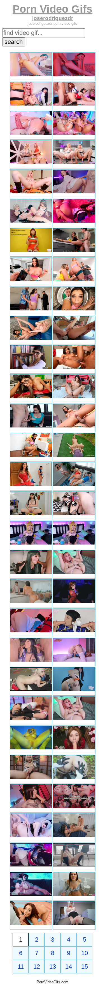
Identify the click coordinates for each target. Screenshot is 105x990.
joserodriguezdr (52, 18)
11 (21, 966)
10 (84, 953)
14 (68, 966)
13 (52, 966)
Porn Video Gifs (52, 9)
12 (36, 966)
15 (84, 966)
